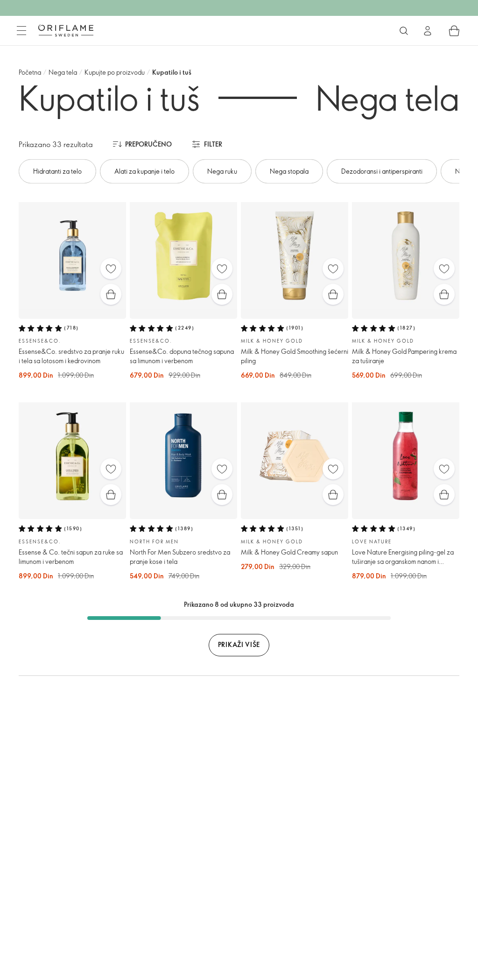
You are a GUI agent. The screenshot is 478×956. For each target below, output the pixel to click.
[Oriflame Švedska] (66, 30)
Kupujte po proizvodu (114, 72)
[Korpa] (454, 31)
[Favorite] (110, 268)
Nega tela (63, 72)
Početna (30, 72)
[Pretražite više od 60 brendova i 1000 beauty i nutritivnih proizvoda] (404, 31)
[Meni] (21, 30)
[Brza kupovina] (110, 294)
